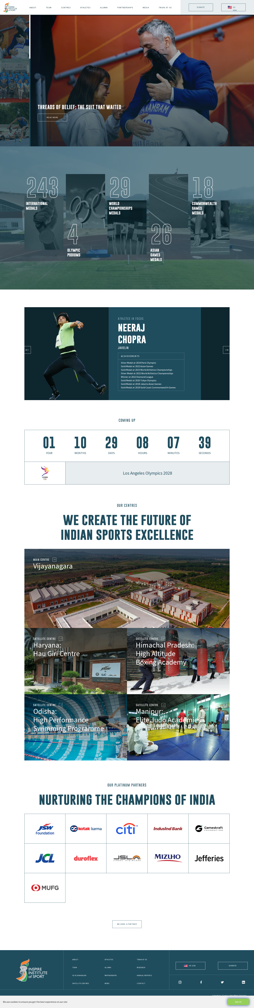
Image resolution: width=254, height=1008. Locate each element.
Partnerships (111, 975)
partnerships (125, 7)
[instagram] (180, 982)
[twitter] (222, 982)
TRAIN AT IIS (165, 7)
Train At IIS (142, 959)
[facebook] (201, 982)
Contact (141, 983)
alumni (104, 7)
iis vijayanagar (79, 975)
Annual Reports (144, 975)
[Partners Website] (45, 828)
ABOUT (32, 7)
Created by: (229, 995)
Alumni (108, 967)
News (107, 983)
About (75, 959)
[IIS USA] (190, 968)
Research (141, 967)
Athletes (109, 959)
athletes (85, 7)
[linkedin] (243, 982)
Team (74, 967)
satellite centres (80, 983)
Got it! (238, 1001)
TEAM (49, 7)
